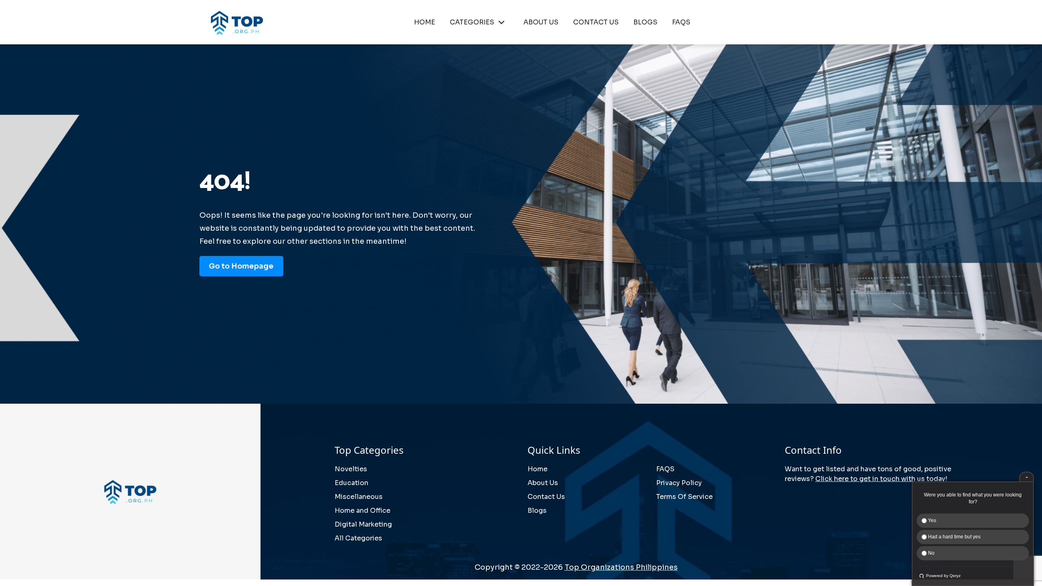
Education (351, 483)
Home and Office (362, 510)
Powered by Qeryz (943, 575)
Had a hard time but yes (954, 537)
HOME (424, 22)
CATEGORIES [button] (472, 22)
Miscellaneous (359, 496)
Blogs (537, 510)
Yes (931, 520)
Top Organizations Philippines (621, 567)
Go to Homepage (241, 266)
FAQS (681, 22)
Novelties (351, 469)
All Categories (358, 538)
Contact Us (546, 496)
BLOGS (645, 22)
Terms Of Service (684, 496)
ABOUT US (540, 22)
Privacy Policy (679, 483)
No (931, 553)
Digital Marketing (363, 524)
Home (537, 469)
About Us (543, 483)
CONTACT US (596, 22)
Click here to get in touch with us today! (881, 478)
